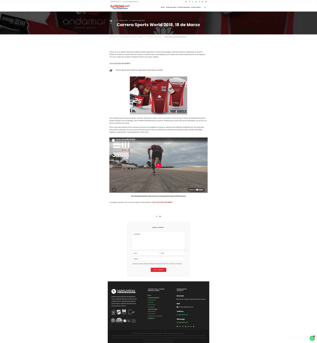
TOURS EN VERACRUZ (153, 298)
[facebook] (189, 1)
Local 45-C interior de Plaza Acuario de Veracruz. (192, 299)
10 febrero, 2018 (123, 20)
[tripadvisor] (177, 326)
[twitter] (192, 1)
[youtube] (196, 1)
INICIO (149, 295)
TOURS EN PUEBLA (152, 309)
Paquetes (150, 302)
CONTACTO (151, 318)
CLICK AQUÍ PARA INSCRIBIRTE (119, 63)
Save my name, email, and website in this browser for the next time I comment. (157, 264)
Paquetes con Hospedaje (155, 316)
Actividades (151, 307)
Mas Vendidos (152, 300)
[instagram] (199, 1)
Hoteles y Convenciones (138, 20)
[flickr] (186, 1)
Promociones (151, 304)
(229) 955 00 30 (116, 1)
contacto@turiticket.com (131, 1)
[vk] (202, 1)
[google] (206, 1)
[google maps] (193, 326)
